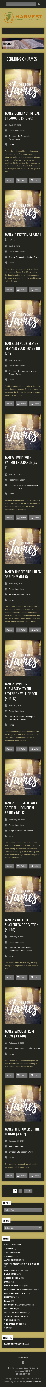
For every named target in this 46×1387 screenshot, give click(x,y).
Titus (7, 1328)
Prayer (36, 257)
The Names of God (13, 1324)
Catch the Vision (12, 1260)
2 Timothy (9, 1256)
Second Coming (15, 488)
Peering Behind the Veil (15, 1293)
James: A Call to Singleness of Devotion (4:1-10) (21, 924)
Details (9, 180)
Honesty (24, 371)
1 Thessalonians (12, 1244)
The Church (10, 1320)
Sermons (7, 44)
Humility (12, 719)
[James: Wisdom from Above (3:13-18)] (23, 1022)
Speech (12, 374)
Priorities (21, 594)
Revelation (10, 1308)
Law (24, 830)
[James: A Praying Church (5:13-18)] (23, 225)
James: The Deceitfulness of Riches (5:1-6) (23, 574)
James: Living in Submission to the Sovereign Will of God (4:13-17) (21, 691)
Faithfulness (26, 947)
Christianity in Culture (16, 1270)
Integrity (32, 371)
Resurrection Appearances (18, 1305)
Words (30, 1152)
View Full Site (23, 1357)
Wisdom (36, 1048)
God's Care (13, 716)
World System (26, 950)
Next (27, 1191)
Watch (23, 180)
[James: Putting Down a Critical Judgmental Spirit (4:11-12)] (23, 794)
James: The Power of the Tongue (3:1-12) (22, 1131)
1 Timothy (9, 1248)
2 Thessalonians (12, 1252)
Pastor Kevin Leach (17, 130)
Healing (29, 257)
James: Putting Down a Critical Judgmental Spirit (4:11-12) (21, 807)
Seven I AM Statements (15, 1312)
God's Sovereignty (26, 716)
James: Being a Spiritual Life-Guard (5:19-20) (22, 115)
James (11, 144)
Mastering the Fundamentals (19, 1289)
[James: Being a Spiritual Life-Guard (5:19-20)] (23, 104)
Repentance (14, 950)
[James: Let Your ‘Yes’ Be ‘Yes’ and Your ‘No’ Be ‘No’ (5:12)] (23, 334)
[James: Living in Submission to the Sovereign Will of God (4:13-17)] (23, 675)
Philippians (9, 1297)
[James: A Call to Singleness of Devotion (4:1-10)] (23, 911)
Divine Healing (11, 1274)
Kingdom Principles (14, 1285)
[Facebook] (23, 1362)
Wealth (29, 594)
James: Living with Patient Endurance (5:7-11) (21, 462)
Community (26, 136)
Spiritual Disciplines (14, 1316)
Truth (18, 374)
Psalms (8, 1301)
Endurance (13, 485)
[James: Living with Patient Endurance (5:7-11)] (23, 448)
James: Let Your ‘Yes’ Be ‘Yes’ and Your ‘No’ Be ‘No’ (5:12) (23, 348)
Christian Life (14, 136)
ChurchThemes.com (34, 1382)
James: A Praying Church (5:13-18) (23, 236)
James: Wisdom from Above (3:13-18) (19, 1033)
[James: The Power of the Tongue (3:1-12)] (23, 1120)
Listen (36, 180)
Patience (22, 485)
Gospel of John (12, 1278)
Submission (21, 719)
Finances (12, 594)
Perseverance (14, 139)
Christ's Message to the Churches (21, 1264)
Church (12, 257)
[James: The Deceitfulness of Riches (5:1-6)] (23, 562)
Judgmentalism (15, 830)
